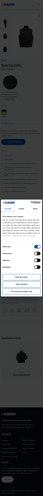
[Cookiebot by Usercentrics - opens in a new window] (30, 202)
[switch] (37, 253)
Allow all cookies (21, 277)
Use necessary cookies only (21, 291)
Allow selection (21, 284)
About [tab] (35, 209)
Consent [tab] (7, 209)
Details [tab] (21, 209)
